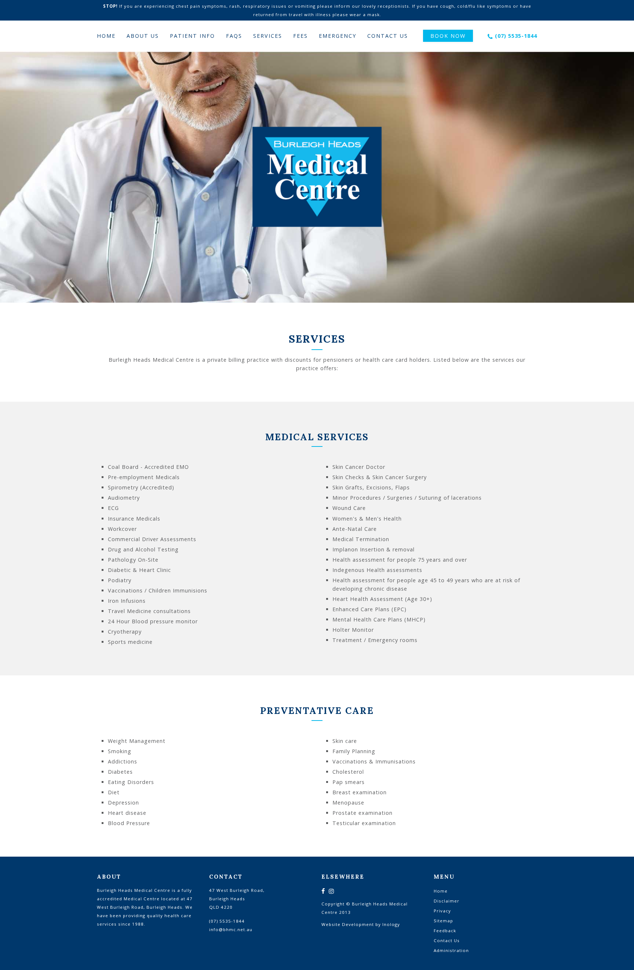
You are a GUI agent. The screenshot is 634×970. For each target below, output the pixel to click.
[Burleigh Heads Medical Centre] (317, 177)
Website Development (347, 924)
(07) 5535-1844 (516, 35)
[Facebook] (323, 891)
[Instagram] (331, 891)
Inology (391, 924)
